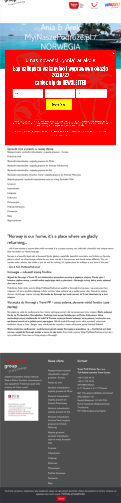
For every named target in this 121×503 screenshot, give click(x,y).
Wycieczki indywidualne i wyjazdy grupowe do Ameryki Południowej (37, 165)
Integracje (11, 193)
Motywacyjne (13, 202)
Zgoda (61, 498)
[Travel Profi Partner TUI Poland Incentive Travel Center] (24, 366)
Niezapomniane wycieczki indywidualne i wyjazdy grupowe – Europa (37, 152)
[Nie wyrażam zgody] (117, 495)
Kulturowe (12, 197)
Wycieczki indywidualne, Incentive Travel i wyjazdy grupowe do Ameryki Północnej (44, 174)
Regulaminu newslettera (92, 131)
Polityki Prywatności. (60, 135)
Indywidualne (13, 188)
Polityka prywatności (73, 493)
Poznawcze (12, 211)
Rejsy (9, 216)
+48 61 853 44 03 (85, 377)
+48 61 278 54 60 (85, 381)
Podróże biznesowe (16, 206)
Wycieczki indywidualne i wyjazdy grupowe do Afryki (30, 161)
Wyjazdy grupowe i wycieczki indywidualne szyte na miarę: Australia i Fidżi (40, 179)
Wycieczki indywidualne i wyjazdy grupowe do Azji (29, 170)
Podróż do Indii (14, 156)
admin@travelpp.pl (85, 384)
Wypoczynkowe (14, 220)
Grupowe (11, 184)
